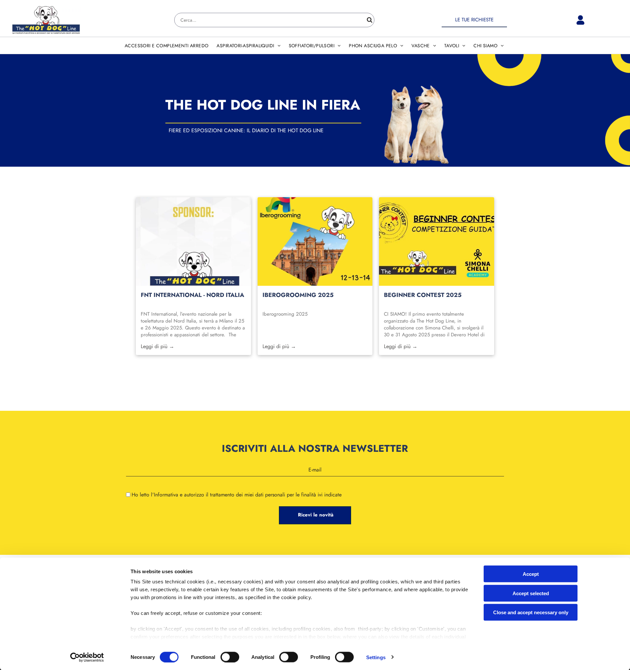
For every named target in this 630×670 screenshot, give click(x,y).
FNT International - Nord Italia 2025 (192, 295)
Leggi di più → (157, 346)
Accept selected (531, 593)
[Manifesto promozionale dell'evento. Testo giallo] (193, 241)
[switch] (229, 657)
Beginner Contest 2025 (423, 295)
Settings (376, 657)
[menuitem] (167, 45)
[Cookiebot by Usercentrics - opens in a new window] (87, 657)
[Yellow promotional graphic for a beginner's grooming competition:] (436, 241)
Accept (531, 574)
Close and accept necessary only (530, 612)
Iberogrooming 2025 (298, 295)
